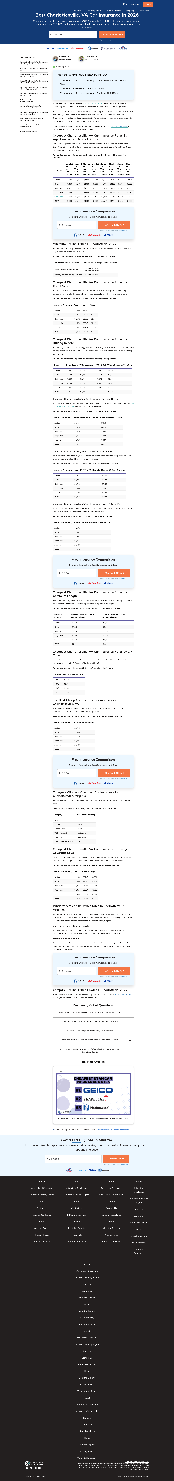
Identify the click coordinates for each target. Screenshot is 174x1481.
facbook (26, 1468)
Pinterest (39, 1468)
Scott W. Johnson (91, 59)
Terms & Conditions (41, 1241)
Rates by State (94, 10)
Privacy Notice (40, 1476)
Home (58, 1130)
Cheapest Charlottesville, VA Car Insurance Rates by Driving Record (34, 82)
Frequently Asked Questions (29, 131)
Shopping (130, 10)
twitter (31, 1468)
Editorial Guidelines (42, 1214)
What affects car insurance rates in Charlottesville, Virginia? (31, 119)
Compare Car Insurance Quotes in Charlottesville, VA (31, 126)
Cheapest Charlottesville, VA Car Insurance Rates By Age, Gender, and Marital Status (34, 63)
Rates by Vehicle (113, 10)
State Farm (58, 197)
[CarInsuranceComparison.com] (36, 1463)
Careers (42, 1201)
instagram (35, 1468)
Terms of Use (120, 40)
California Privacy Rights (42, 1194)
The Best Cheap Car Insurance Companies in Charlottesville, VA (33, 100)
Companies (77, 10)
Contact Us (41, 1208)
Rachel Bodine (65, 59)
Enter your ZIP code (119, 126)
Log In (148, 4)
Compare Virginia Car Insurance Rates (114, 1130)
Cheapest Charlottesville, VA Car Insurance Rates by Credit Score (34, 75)
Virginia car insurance (92, 103)
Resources (144, 10)
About (42, 1181)
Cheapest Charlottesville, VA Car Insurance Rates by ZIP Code (34, 94)
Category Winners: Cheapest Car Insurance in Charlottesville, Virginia (31, 107)
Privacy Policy (42, 1235)
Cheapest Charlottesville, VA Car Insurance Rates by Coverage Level (34, 113)
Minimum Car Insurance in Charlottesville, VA (33, 69)
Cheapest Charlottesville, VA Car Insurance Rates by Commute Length (34, 88)
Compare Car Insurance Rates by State (78, 1130)
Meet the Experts (41, 1228)
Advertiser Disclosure (42, 1188)
